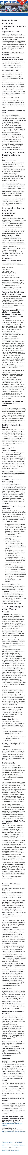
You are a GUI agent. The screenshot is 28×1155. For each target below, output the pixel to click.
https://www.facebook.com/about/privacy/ (13, 1131)
